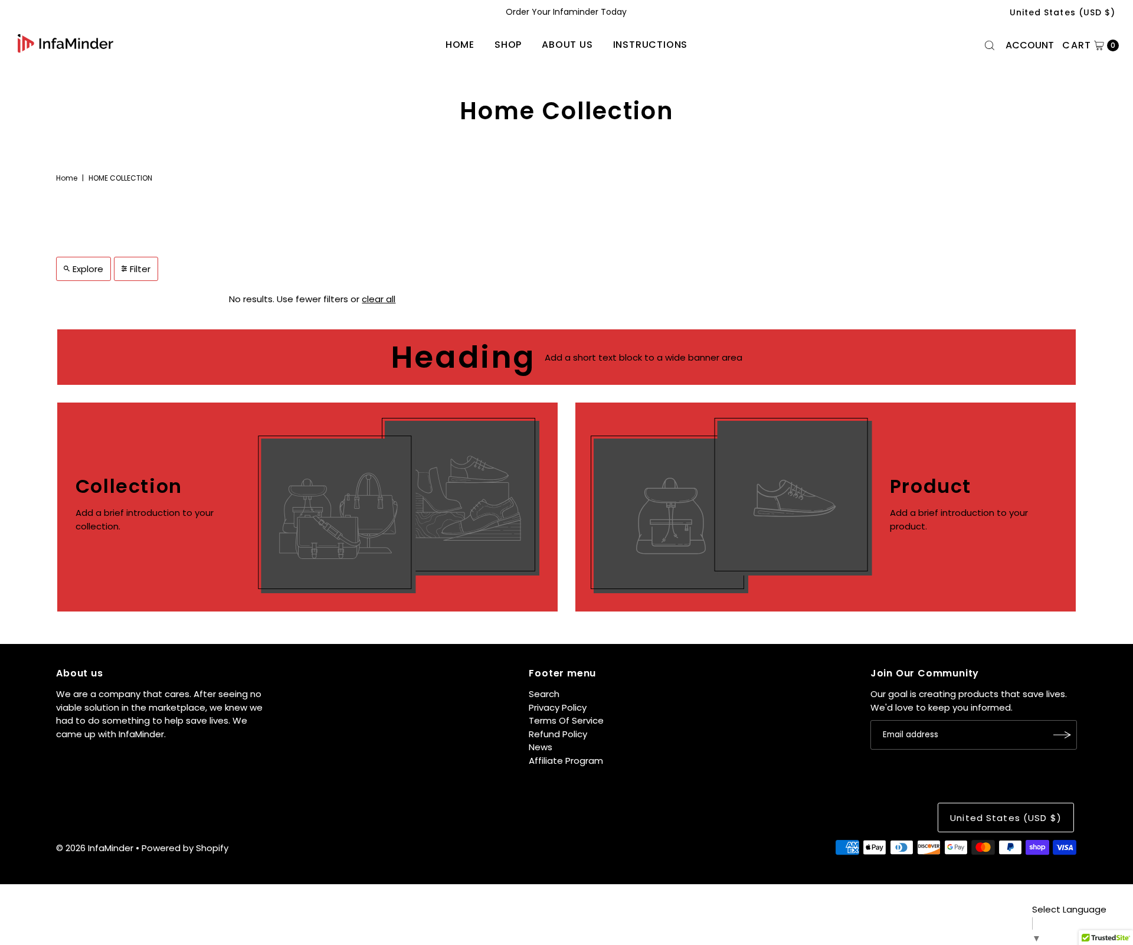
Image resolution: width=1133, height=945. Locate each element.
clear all (378, 299)
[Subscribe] (1062, 735)
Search (544, 694)
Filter (140, 269)
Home (460, 44)
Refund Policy (558, 734)
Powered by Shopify (185, 848)
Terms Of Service (566, 720)
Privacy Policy (558, 707)
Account (1030, 45)
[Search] (989, 45)
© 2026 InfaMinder (94, 848)
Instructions (650, 44)
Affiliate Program (566, 760)
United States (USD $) (1062, 12)
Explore (88, 269)
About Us (567, 44)
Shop (508, 44)
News (540, 747)
